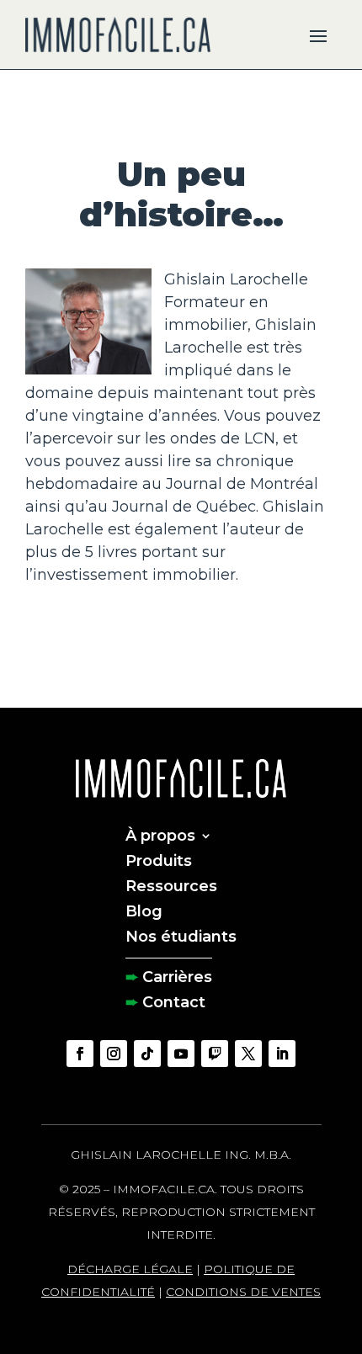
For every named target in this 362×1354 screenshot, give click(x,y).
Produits (158, 859)
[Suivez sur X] (248, 1053)
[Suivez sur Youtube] (181, 1053)
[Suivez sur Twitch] (214, 1053)
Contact (173, 1000)
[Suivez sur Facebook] (80, 1053)
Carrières (177, 975)
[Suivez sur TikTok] (147, 1053)
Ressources (171, 884)
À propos (160, 834)
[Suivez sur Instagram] (113, 1053)
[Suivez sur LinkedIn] (282, 1053)
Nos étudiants (181, 934)
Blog (143, 909)
